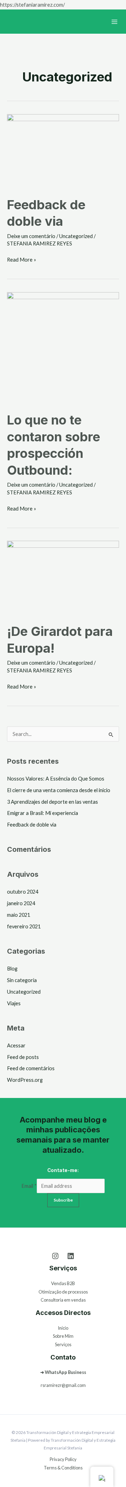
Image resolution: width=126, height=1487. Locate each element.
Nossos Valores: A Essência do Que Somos (55, 779)
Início (63, 1328)
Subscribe (63, 1200)
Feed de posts (23, 1057)
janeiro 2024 (21, 903)
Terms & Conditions (63, 1467)
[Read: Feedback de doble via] (63, 151)
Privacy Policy (63, 1459)
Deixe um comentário (31, 236)
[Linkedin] (70, 1255)
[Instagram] (55, 1255)
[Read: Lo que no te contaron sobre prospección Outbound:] (63, 347)
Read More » (21, 259)
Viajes (14, 1003)
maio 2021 (18, 915)
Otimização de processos (63, 1292)
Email (29, 1186)
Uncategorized (76, 236)
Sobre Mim (63, 1336)
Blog (12, 969)
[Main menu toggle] (114, 21)
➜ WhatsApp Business (63, 1372)
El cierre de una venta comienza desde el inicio (58, 790)
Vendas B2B (63, 1283)
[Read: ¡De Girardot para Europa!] (63, 577)
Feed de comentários (31, 1068)
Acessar (16, 1045)
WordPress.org (25, 1080)
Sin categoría (22, 980)
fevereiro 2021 (24, 926)
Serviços (63, 1344)
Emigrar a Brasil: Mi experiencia (42, 813)
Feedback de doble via (31, 825)
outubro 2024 (22, 892)
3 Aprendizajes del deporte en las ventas (52, 802)
